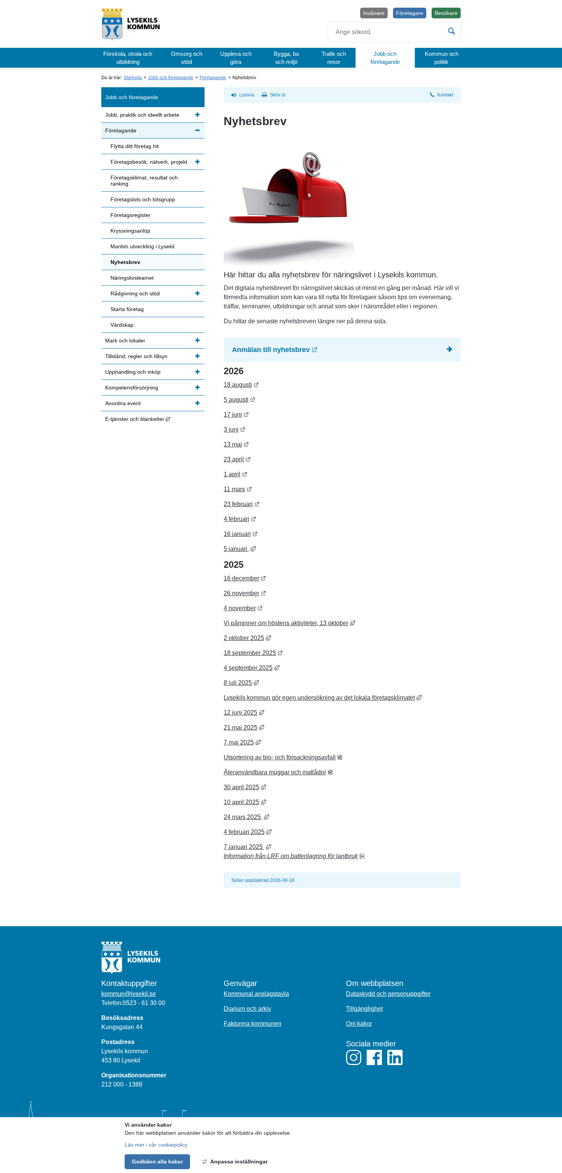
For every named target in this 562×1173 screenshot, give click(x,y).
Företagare (409, 13)
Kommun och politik (441, 58)
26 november (245, 593)
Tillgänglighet (364, 1008)
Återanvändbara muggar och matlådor (278, 772)
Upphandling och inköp (133, 372)
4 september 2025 (251, 668)
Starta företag (127, 309)
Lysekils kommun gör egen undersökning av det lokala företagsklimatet (323, 697)
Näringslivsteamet (132, 278)
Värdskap (121, 325)
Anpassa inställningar (239, 1161)
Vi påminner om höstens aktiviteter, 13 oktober (289, 623)
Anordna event (123, 403)
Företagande (213, 77)
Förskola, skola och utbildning (127, 58)
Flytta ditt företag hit (134, 146)
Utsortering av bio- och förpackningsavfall (283, 757)
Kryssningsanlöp (130, 231)
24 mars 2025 (246, 817)
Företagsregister (130, 215)
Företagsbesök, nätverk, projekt (148, 162)
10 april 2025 (245, 802)
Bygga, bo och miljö (286, 58)
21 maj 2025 (244, 727)
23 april (237, 459)
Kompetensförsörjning (131, 387)
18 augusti (241, 384)
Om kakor (359, 1023)
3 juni (234, 429)
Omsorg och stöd (186, 58)
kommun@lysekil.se (128, 994)
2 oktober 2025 (247, 638)
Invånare (374, 13)
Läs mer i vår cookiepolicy (156, 1145)
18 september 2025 (253, 653)
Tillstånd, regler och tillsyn (136, 356)
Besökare (448, 14)
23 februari (242, 504)
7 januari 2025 (247, 847)
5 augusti (239, 399)
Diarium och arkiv (247, 1008)
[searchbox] (394, 32)
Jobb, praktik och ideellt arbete (142, 115)
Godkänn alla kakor (157, 1161)
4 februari (240, 519)
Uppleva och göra (236, 58)
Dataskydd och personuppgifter (388, 994)
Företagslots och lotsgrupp (142, 199)
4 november (243, 608)
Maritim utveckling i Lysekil (142, 246)
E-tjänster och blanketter (155, 418)
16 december (245, 578)
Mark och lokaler (125, 340)
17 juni (236, 414)
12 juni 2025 (244, 712)
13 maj (236, 444)
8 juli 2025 (241, 682)
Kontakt (445, 95)
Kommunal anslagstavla (256, 994)
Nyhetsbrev (125, 262)
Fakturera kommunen (252, 1023)
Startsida (132, 77)
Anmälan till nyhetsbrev (317, 349)
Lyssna (246, 95)
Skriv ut (277, 95)
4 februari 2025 (247, 832)
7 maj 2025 (242, 742)
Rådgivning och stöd (135, 293)
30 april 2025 (245, 787)
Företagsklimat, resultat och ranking (144, 180)
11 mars (238, 489)
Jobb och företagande (385, 58)
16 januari (241, 534)
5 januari (240, 549)
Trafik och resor (334, 58)
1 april (235, 474)
